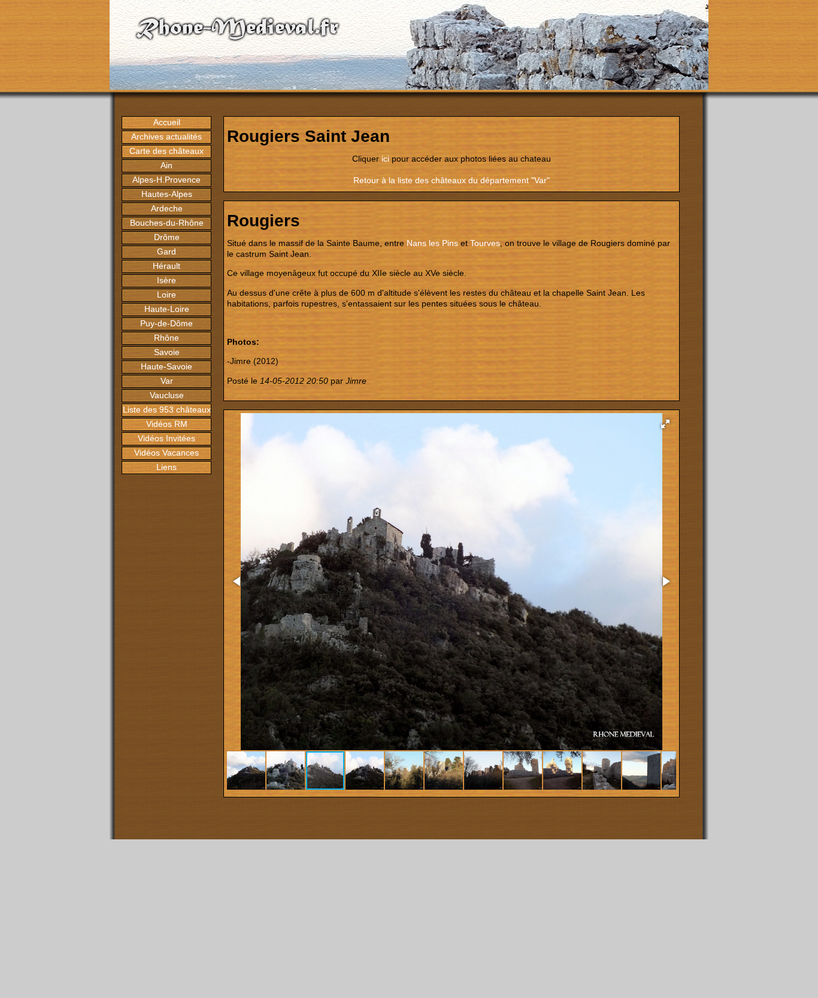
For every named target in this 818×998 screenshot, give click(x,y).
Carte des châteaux (166, 151)
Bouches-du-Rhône (167, 222)
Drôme (167, 237)
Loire (166, 294)
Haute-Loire (166, 309)
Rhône (166, 337)
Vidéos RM (166, 424)
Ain (166, 165)
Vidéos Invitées (166, 438)
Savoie (167, 352)
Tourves (485, 243)
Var (166, 381)
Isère (166, 280)
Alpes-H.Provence (166, 179)
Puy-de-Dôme (166, 323)
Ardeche (167, 208)
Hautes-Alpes (166, 194)
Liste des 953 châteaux (167, 409)
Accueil (166, 122)
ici (385, 158)
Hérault (166, 266)
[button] (665, 423)
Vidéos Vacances (166, 452)
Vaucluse (167, 395)
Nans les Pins (432, 243)
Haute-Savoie (166, 366)
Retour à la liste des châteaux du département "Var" (451, 180)
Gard (166, 251)
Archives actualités (166, 136)
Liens (166, 467)
